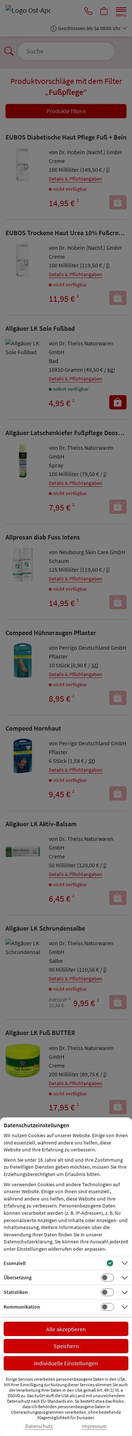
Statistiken (16, 1292)
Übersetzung (18, 1277)
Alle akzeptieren (66, 1329)
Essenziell (15, 1263)
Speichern (66, 1346)
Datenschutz (39, 1426)
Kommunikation (22, 1306)
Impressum (94, 1426)
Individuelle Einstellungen (66, 1363)
